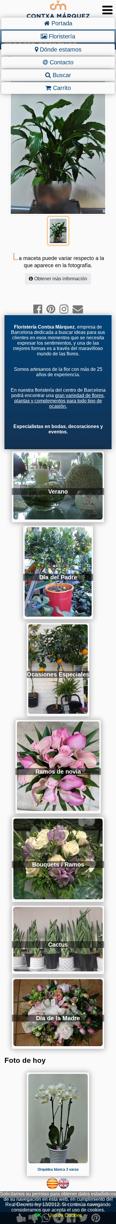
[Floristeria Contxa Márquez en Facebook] (37, 309)
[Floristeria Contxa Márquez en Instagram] (63, 309)
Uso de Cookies (65, 1215)
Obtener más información (60, 278)
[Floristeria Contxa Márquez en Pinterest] (50, 309)
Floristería (61, 36)
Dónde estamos (59, 49)
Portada (61, 23)
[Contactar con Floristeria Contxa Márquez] (78, 309)
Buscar (61, 75)
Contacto (60, 62)
